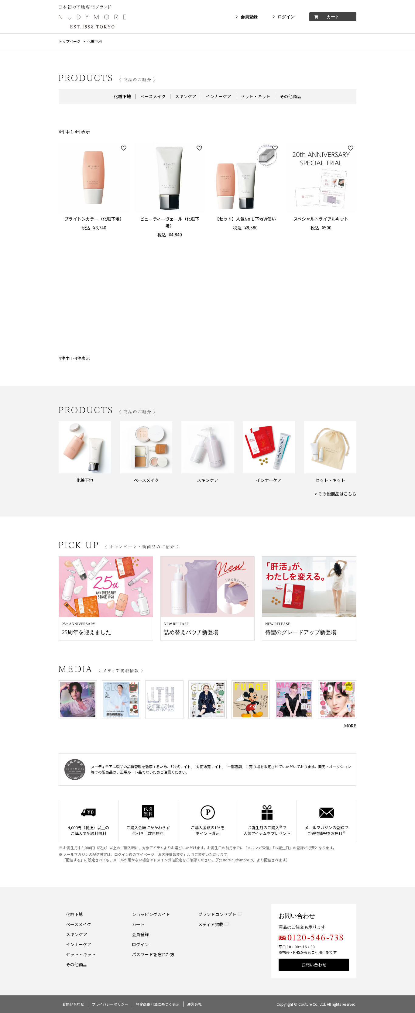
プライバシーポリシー (110, 1004)
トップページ (70, 41)
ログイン (286, 17)
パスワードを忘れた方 (153, 954)
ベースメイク (153, 96)
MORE (350, 726)
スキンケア (185, 96)
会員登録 (249, 17)
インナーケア (218, 96)
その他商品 (290, 96)
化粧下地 (74, 914)
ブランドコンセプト (217, 914)
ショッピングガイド (151, 914)
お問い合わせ (314, 965)
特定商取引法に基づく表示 (158, 1004)
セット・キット (255, 96)
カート (333, 17)
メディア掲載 (210, 924)
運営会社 (194, 1004)
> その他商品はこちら (335, 494)
